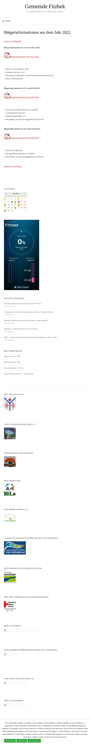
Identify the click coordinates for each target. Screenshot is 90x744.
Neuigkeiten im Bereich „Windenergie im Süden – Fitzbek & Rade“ (28, 312)
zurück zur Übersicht (12, 41)
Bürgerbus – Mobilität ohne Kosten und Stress (21, 329)
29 (5, 210)
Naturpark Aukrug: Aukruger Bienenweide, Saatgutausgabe (25, 320)
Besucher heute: (10, 356)
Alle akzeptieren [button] (34, 741)
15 (5, 205)
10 (12, 202)
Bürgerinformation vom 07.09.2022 (24, 97)
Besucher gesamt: (10, 368)
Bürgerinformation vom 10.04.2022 (24, 138)
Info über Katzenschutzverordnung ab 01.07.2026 (22, 303)
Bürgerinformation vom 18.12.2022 (24, 57)
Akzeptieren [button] (22, 741)
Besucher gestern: (10, 362)
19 (19, 205)
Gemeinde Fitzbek (45, 6)
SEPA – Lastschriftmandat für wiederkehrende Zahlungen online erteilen (30, 337)
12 (19, 202)
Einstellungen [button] (10, 741)
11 (15, 202)
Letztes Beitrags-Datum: (13, 374)
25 (15, 207)
